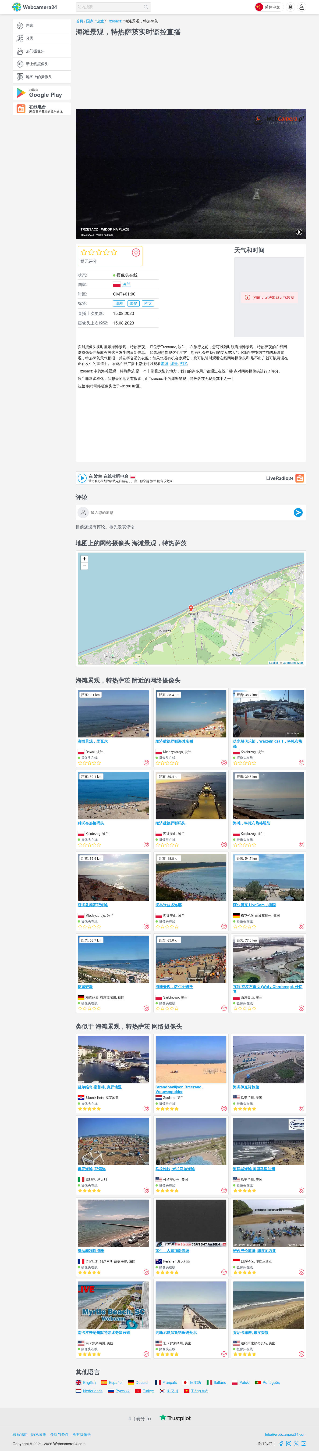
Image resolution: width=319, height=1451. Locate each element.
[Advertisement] (42, 170)
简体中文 (272, 7)
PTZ (183, 363)
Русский (123, 1390)
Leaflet (273, 662)
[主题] (290, 7)
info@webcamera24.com (285, 1434)
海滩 (164, 363)
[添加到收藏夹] (136, 252)
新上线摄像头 (37, 64)
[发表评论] (298, 512)
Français (170, 1382)
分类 (29, 38)
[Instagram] (288, 1443)
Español (116, 1382)
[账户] (301, 7)
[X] (296, 1443)
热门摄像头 (35, 51)
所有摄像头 (81, 1434)
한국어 (172, 1390)
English (89, 1382)
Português (271, 1382)
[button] (231, 592)
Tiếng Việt (199, 1390)
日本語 (195, 1382)
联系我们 (20, 1434)
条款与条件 (59, 1434)
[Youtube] (303, 1443)
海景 (174, 363)
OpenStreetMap (293, 662)
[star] (84, 252)
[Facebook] (281, 1443)
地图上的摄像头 (39, 76)
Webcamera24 (40, 7)
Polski (244, 1382)
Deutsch (142, 1382)
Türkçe (148, 1390)
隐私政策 (38, 1434)
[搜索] (146, 7)
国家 (29, 25)
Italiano (220, 1382)
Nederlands (93, 1390)
